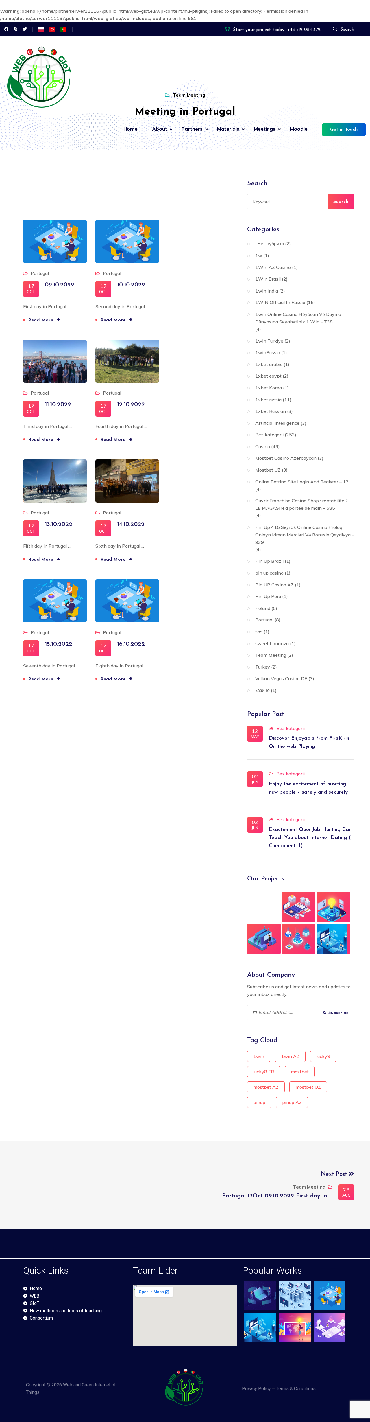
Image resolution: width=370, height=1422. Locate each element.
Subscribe (338, 1013)
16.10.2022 (131, 644)
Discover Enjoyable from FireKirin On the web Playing (309, 742)
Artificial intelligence (277, 423)
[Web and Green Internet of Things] (40, 79)
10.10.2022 (131, 285)
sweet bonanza (272, 643)
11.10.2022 (58, 405)
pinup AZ (292, 1102)
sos (258, 631)
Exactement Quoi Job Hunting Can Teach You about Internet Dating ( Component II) (310, 838)
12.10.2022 (131, 405)
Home (130, 129)
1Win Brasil (268, 279)
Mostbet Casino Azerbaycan (286, 458)
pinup (259, 1102)
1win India (266, 291)
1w (258, 255)
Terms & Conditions (296, 1388)
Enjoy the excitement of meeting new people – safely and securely (308, 788)
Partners (192, 129)
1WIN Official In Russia (280, 302)
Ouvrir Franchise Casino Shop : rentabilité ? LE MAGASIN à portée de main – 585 (301, 504)
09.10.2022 (59, 285)
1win (258, 1056)
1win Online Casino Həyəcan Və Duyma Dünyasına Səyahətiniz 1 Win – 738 (298, 318)
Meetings (264, 129)
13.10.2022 (58, 524)
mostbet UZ (308, 1087)
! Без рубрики (269, 243)
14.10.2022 (131, 524)
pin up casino (269, 573)
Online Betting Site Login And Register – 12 (302, 482)
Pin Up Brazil (269, 561)
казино (262, 690)
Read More (44, 320)
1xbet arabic (268, 364)
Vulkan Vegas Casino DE (281, 678)
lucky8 (323, 1056)
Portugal (40, 273)
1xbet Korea (268, 388)
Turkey (262, 667)
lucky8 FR (263, 1072)
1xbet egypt (268, 376)
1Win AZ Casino (273, 267)
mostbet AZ (266, 1087)
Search (347, 29)
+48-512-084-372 (304, 29)
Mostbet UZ (268, 470)
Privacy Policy (256, 1388)
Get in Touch (344, 129)
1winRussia (267, 352)
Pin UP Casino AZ (274, 585)
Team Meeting (270, 655)
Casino (262, 446)
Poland (262, 608)
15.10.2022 (58, 644)
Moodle (299, 129)
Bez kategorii (269, 434)
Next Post (335, 1174)
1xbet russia (268, 399)
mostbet (300, 1072)
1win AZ (290, 1056)
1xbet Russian (270, 411)
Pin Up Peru (268, 596)
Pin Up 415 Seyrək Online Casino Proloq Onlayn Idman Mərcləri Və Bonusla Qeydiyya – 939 (304, 534)
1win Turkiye (269, 341)
